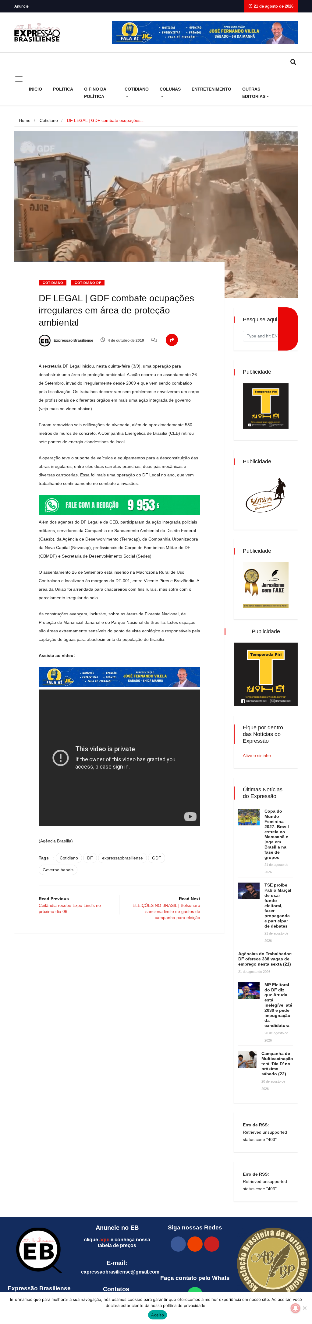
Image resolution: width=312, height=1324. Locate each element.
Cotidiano (137, 89)
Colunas (170, 89)
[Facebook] (178, 1244)
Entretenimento (211, 89)
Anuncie (21, 6)
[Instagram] (195, 1244)
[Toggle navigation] (18, 79)
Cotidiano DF (88, 283)
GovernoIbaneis (58, 869)
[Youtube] (211, 1244)
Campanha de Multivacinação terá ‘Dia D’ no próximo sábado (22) (277, 1063)
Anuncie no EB (117, 1227)
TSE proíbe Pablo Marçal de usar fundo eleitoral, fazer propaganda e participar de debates (277, 905)
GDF (156, 858)
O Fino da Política (95, 93)
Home (24, 120)
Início (35, 89)
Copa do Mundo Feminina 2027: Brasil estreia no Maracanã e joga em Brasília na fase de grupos (276, 834)
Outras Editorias (253, 93)
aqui (104, 1239)
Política (63, 89)
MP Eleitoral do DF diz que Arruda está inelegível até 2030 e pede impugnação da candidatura (278, 1005)
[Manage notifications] (295, 1308)
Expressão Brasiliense (73, 340)
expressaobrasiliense (122, 858)
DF (90, 858)
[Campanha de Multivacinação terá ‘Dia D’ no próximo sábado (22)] (247, 1059)
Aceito (157, 1314)
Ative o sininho (257, 755)
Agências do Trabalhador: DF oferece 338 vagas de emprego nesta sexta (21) (265, 958)
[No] (304, 1308)
